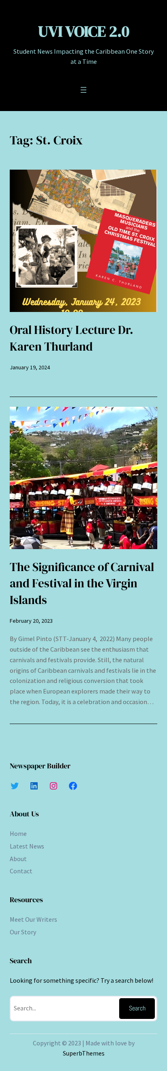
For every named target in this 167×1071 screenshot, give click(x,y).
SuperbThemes (84, 1053)
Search (137, 1008)
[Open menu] (83, 90)
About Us (24, 814)
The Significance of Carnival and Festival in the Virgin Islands (82, 583)
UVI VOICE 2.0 (83, 31)
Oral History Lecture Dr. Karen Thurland (71, 338)
